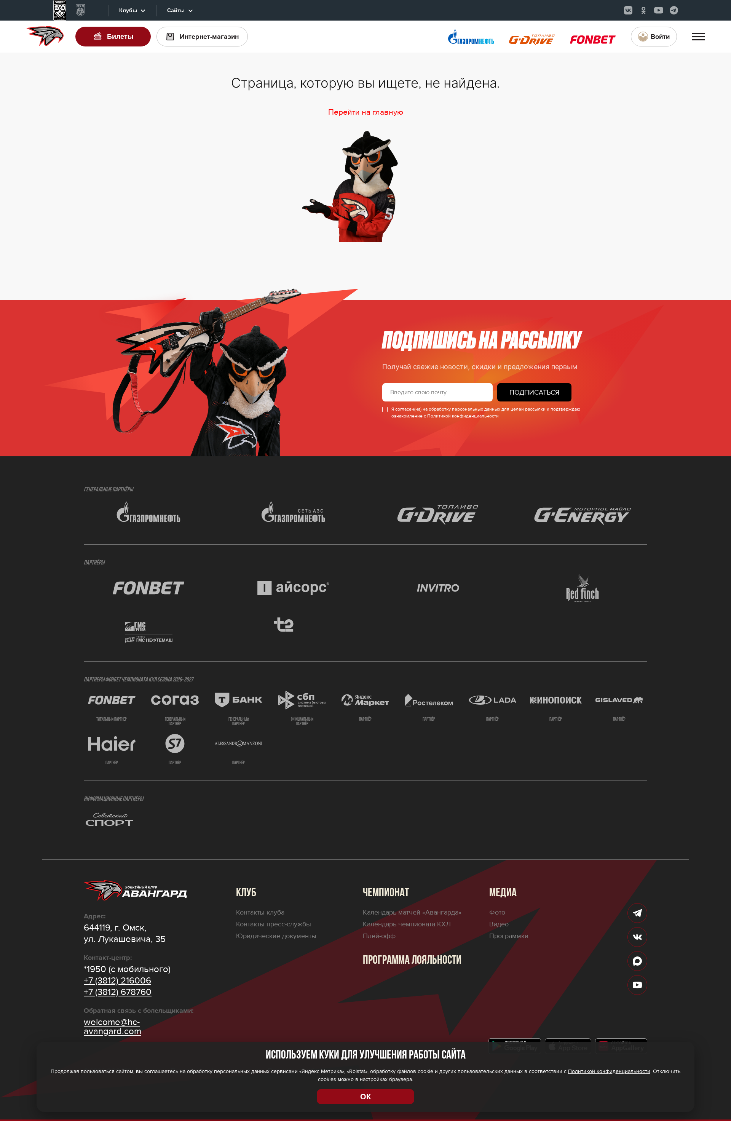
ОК (365, 1096)
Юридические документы (276, 936)
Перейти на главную (365, 112)
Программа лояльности (412, 961)
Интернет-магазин (209, 36)
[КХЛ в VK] (628, 10)
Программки (508, 936)
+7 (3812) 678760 (118, 992)
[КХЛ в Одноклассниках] (643, 10)
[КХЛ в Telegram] (674, 10)
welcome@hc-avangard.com (112, 1027)
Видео (499, 924)
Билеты (120, 36)
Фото (497, 912)
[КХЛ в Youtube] (658, 10)
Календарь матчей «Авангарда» (412, 912)
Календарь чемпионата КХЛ (407, 924)
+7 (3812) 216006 (117, 980)
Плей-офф (379, 936)
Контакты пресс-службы (273, 924)
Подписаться (534, 392)
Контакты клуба (260, 912)
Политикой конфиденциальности (463, 416)
